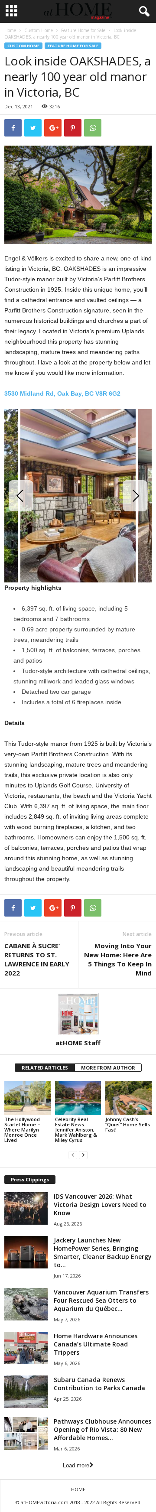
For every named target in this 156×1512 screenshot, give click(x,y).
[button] (142, 11)
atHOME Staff (78, 1042)
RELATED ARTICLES (45, 1067)
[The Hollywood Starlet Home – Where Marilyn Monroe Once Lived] (27, 1098)
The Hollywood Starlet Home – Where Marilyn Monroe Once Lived (22, 1129)
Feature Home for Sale (83, 30)
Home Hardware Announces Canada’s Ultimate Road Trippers (95, 1344)
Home (10, 30)
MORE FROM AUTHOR (108, 1067)
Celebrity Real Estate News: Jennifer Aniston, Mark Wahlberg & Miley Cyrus (76, 1129)
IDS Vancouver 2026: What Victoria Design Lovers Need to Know (100, 1204)
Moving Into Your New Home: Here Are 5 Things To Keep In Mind (118, 959)
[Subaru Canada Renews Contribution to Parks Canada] (26, 1391)
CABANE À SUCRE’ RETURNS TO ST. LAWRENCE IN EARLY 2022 (36, 959)
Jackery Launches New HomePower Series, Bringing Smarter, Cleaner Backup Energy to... (103, 1252)
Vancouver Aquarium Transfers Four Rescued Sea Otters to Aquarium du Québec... (101, 1300)
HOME (78, 1489)
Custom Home (38, 30)
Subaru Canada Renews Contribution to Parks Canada (99, 1383)
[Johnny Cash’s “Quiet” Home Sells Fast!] (128, 1098)
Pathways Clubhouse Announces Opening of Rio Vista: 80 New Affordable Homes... (102, 1429)
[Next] (135, 495)
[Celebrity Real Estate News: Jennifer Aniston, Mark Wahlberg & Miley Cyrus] (78, 1098)
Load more (76, 1465)
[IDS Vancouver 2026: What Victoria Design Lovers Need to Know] (26, 1208)
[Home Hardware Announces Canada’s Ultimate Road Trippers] (26, 1348)
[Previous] (21, 495)
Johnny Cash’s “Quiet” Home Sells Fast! (127, 1124)
